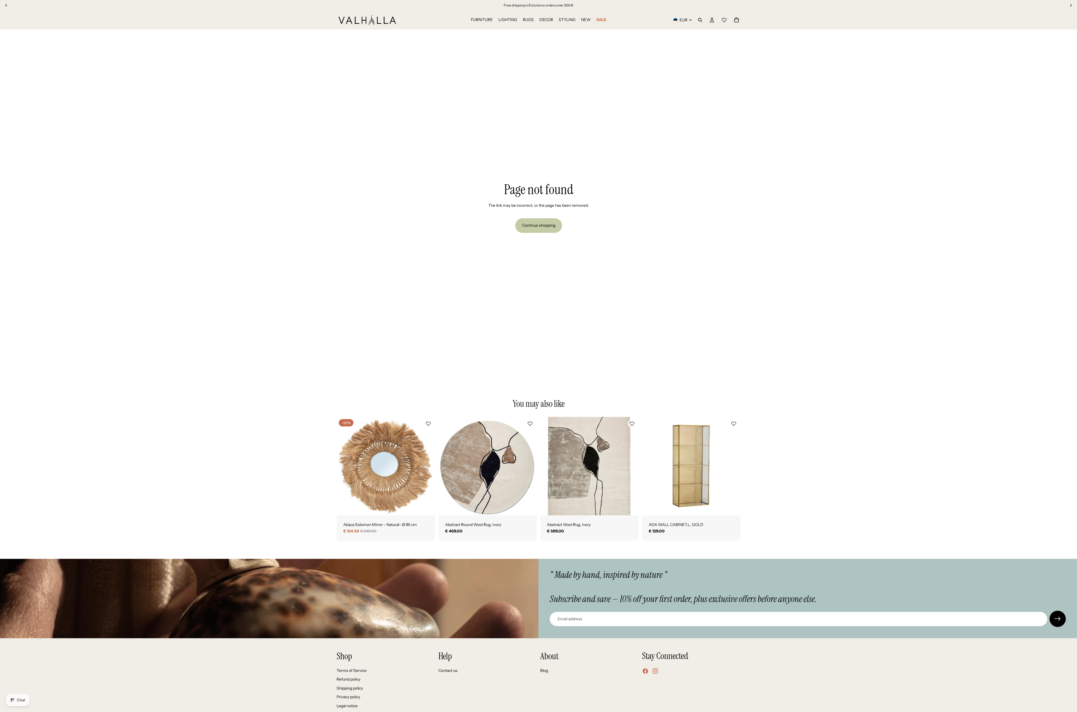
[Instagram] (655, 671)
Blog (544, 670)
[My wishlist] (724, 19)
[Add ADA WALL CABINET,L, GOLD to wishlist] (734, 424)
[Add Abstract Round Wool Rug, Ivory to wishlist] (530, 424)
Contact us (447, 670)
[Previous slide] (345, 466)
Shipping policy (350, 688)
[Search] (700, 20)
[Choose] (528, 507)
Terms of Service (352, 670)
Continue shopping (538, 225)
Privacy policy (348, 697)
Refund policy (348, 679)
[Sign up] (1058, 619)
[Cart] (736, 20)
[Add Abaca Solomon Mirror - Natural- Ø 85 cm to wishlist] (428, 424)
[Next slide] (426, 466)
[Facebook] (645, 671)
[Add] (426, 507)
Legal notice (347, 705)
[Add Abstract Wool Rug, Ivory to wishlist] (632, 424)
